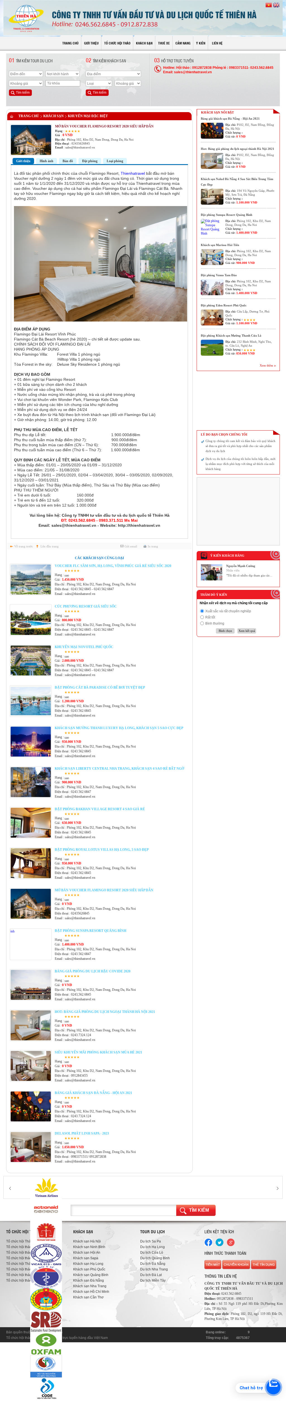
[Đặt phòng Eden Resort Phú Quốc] (212, 317)
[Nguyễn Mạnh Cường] (211, 579)
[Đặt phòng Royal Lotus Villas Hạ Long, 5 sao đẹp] (31, 877)
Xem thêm (266, 365)
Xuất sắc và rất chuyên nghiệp (228, 611)
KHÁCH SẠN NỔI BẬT (217, 112)
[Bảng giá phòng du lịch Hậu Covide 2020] (31, 999)
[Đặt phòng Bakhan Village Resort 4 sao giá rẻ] (31, 836)
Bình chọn (225, 630)
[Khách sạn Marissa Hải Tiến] (212, 257)
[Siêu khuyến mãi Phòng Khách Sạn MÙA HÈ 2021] (31, 1080)
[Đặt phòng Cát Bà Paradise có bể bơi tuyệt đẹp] (31, 715)
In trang (153, 546)
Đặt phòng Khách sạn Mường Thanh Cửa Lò (231, 335)
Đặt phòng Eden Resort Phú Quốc (224, 305)
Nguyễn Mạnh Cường (240, 566)
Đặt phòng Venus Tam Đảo (219, 275)
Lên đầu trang (49, 546)
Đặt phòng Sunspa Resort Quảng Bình (226, 214)
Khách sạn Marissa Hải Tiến (220, 245)
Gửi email (131, 546)
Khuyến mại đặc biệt (88, 116)
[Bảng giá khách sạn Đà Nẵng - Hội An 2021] (31, 1120)
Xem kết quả (247, 630)
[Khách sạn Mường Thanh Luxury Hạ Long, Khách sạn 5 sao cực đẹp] (31, 755)
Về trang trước (23, 546)
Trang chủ (28, 116)
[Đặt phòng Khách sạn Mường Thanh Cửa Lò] (212, 348)
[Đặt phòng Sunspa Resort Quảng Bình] (31, 958)
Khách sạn (53, 116)
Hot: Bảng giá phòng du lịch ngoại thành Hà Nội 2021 (237, 148)
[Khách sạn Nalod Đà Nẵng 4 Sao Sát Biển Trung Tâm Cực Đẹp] (212, 197)
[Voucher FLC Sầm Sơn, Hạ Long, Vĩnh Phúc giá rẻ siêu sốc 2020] (31, 593)
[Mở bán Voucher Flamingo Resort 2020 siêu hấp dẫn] (31, 918)
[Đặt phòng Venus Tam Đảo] (212, 287)
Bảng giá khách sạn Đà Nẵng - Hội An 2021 (230, 118)
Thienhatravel (133, 173)
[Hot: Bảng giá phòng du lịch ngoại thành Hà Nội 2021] (31, 1039)
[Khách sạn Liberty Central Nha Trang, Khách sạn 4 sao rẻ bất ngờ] (31, 796)
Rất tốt (210, 617)
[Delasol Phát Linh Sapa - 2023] (31, 1161)
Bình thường (214, 623)
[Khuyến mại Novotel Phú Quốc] (31, 674)
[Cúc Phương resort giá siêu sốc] (31, 634)
